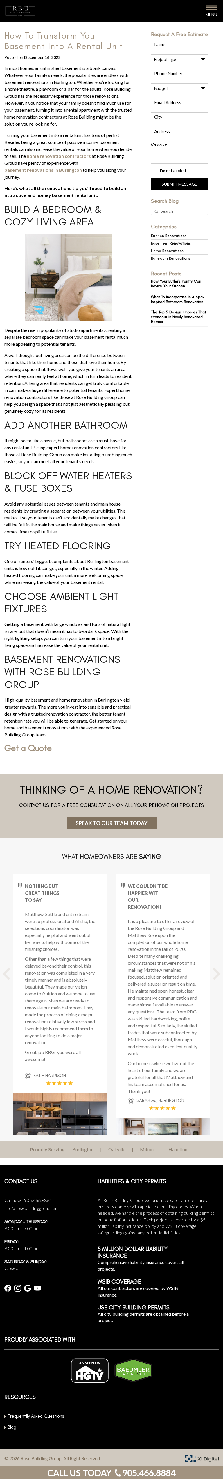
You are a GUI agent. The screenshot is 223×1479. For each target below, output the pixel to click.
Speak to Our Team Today (112, 823)
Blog (12, 1427)
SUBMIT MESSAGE (179, 184)
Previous (13, 978)
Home (167, 250)
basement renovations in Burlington (43, 170)
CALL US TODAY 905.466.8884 (111, 1472)
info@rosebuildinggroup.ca (30, 1208)
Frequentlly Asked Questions (36, 1416)
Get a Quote (28, 748)
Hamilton (177, 1149)
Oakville (116, 1149)
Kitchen (168, 235)
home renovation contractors (59, 156)
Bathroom (170, 258)
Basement (171, 243)
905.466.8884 (38, 1200)
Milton (147, 1149)
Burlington (82, 1149)
